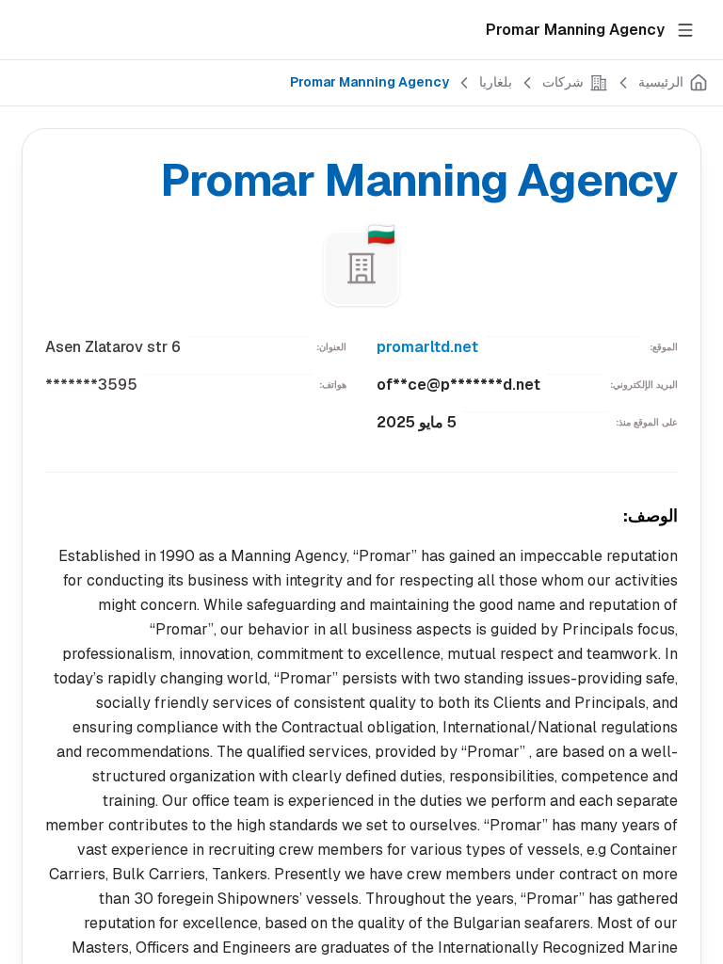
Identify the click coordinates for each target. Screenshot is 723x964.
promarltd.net (427, 347)
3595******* (91, 384)
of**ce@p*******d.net (458, 384)
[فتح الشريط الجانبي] (685, 30)
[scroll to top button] (693, 870)
